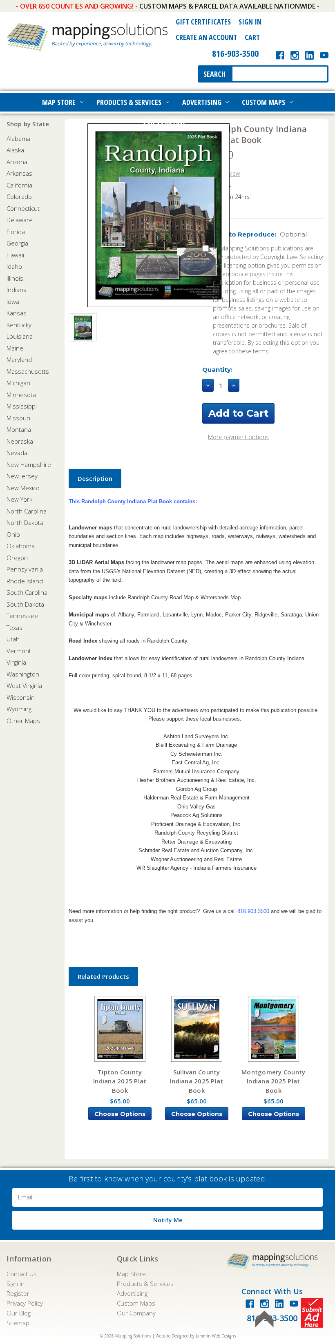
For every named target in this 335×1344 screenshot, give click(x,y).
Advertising (201, 102)
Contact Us (22, 1274)
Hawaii (15, 255)
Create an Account (206, 37)
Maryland (19, 359)
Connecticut (23, 208)
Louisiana (20, 336)
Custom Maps (263, 102)
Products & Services (128, 102)
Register (18, 1293)
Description (95, 478)
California (19, 185)
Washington (23, 674)
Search (214, 74)
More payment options (238, 437)
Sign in (16, 1283)
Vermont (19, 651)
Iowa (13, 301)
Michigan (18, 383)
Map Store (59, 102)
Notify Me (167, 1220)
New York (19, 499)
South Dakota (25, 604)
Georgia (17, 243)
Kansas (17, 313)
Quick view (120, 1029)
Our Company (163, 121)
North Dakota (25, 522)
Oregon (17, 558)
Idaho (14, 266)
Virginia (16, 662)
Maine (15, 348)
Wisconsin (21, 697)
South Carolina (27, 592)
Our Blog (19, 1313)
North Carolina (27, 511)
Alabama (18, 138)
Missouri (18, 418)
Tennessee (22, 616)
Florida (16, 232)
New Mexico (23, 488)
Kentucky (19, 325)
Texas (14, 627)
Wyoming (19, 709)
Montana (19, 429)
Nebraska (20, 441)
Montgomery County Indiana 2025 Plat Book (273, 1081)
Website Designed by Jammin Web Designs (196, 1336)
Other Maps (23, 721)
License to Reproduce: (254, 234)
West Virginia (24, 685)
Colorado (19, 196)
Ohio (13, 534)
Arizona (17, 162)
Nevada (17, 453)
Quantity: (217, 369)
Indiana (17, 290)
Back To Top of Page (264, 1319)
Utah (13, 639)
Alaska (15, 150)
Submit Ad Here (312, 1313)
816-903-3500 (235, 53)
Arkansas (19, 173)
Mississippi (22, 406)
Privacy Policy (25, 1303)
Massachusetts (28, 371)
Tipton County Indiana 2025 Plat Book (119, 1081)
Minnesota (21, 395)
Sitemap (18, 1323)
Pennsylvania (25, 569)
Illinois (15, 278)
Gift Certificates (203, 22)
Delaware (20, 220)
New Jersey (22, 476)
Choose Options (119, 1114)
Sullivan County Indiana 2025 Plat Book (196, 1081)
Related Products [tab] (103, 976)
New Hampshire (29, 464)
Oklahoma (21, 546)
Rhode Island (25, 581)
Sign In (250, 22)
